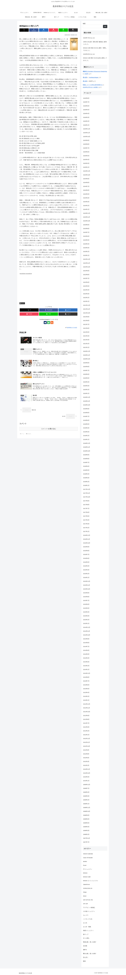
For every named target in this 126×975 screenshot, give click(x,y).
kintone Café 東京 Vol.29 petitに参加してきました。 (95, 59)
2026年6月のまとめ (89, 54)
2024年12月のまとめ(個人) (91, 87)
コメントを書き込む (48, 429)
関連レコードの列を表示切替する (93, 85)
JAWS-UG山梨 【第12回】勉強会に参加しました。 (95, 43)
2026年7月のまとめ (89, 38)
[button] (73, 30)
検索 (84, 23)
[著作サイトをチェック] (45, 322)
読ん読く (22, 303)
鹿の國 (85, 77)
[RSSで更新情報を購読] (51, 322)
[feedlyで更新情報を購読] (48, 322)
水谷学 (86, 74)
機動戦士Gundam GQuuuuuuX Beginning (95, 71)
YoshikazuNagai (93, 77)
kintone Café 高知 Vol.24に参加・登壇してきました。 (95, 49)
